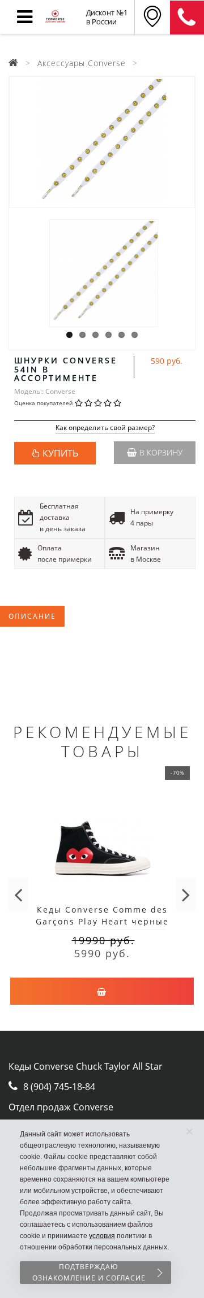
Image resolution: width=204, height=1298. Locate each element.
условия (102, 1236)
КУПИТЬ (60, 453)
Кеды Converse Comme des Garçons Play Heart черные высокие (102, 921)
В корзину (160, 452)
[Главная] (13, 63)
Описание (32, 616)
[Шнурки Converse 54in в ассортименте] (102, 142)
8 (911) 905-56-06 (187, 17)
